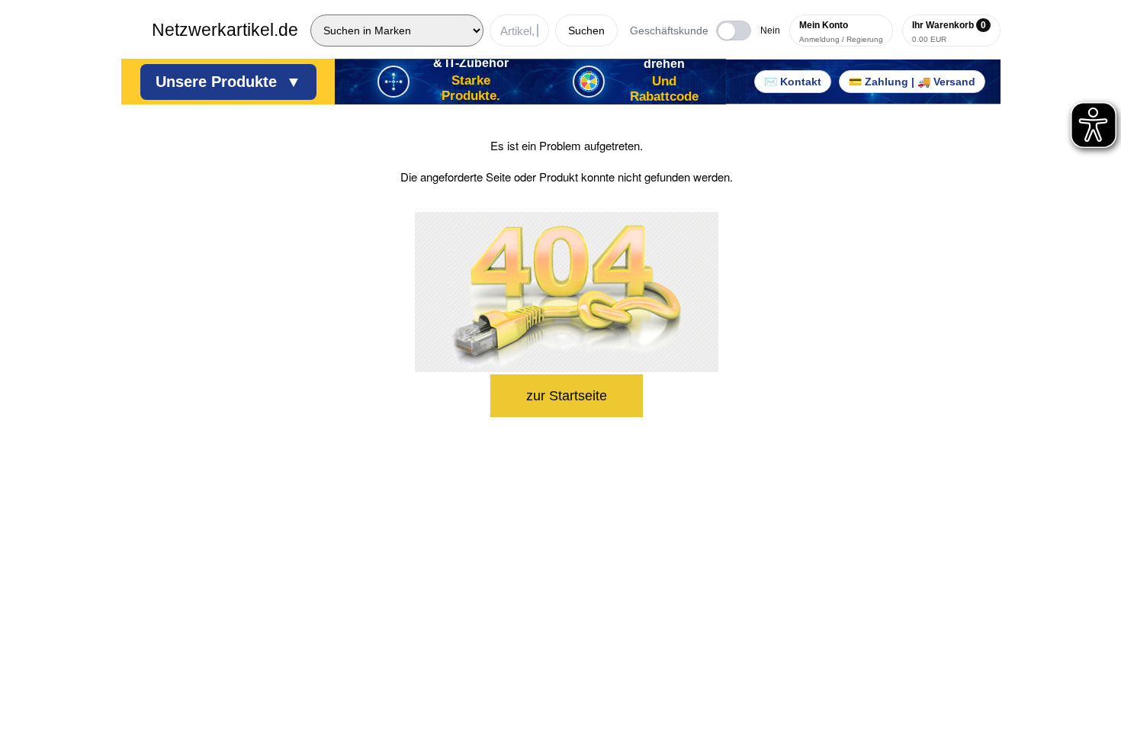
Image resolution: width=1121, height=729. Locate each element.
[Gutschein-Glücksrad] (588, 81)
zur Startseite (566, 395)
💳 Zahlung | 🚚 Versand (912, 81)
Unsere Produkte (228, 81)
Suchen (586, 30)
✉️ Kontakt (792, 81)
